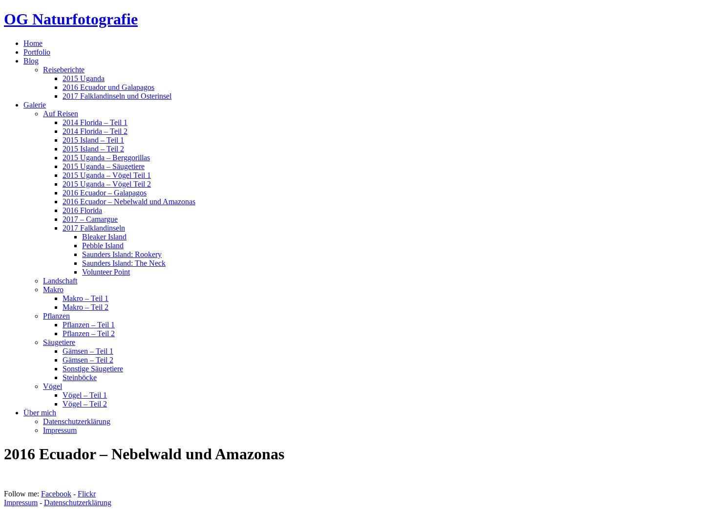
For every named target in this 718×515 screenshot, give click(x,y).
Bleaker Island (104, 237)
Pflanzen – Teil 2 (89, 333)
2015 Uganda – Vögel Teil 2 (107, 184)
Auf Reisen (60, 113)
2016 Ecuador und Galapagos (108, 87)
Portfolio (36, 52)
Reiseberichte (63, 69)
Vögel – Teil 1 (85, 395)
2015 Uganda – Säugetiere (104, 166)
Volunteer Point (106, 272)
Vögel (52, 386)
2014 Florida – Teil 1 (95, 122)
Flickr (87, 494)
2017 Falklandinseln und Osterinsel (117, 96)
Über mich (39, 412)
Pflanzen (56, 316)
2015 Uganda (84, 78)
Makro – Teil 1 (85, 298)
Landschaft (60, 281)
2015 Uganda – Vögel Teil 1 (107, 175)
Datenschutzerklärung (76, 421)
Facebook (56, 494)
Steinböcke (80, 377)
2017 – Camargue (90, 219)
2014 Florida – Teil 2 (95, 131)
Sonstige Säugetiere (93, 369)
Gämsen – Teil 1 (88, 351)
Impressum (60, 430)
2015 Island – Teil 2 (93, 149)
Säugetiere (59, 342)
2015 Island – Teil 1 (93, 140)
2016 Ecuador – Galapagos (105, 193)
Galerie (34, 105)
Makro (53, 289)
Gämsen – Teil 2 (88, 360)
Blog (31, 61)
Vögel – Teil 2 (85, 404)
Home (32, 43)
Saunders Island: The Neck (124, 263)
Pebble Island (103, 245)
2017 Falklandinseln (94, 228)
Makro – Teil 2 (85, 307)
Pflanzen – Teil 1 (89, 325)
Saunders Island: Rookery (122, 254)
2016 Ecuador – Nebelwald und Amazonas (129, 201)
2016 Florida (82, 210)
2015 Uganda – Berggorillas (106, 157)
